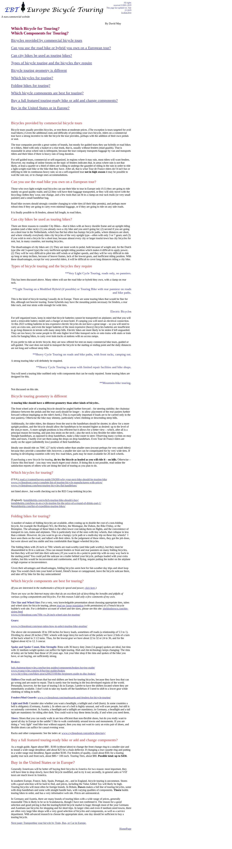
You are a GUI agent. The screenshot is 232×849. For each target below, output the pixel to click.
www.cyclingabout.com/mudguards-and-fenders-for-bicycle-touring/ (74, 697)
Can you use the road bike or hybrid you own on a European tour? (61, 48)
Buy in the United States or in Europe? (40, 108)
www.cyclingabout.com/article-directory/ (83, 733)
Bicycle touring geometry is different (39, 70)
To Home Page (126, 13)
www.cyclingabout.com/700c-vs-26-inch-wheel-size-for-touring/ (45, 614)
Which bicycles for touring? (32, 78)
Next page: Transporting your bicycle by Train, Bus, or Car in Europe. (48, 823)
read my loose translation (70, 605)
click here (90, 587)
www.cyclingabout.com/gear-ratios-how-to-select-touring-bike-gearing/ (49, 626)
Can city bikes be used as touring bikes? (41, 55)
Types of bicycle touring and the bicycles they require (51, 63)
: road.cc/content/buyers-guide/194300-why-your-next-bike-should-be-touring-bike (62, 479)
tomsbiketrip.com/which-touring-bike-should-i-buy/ (51, 500)
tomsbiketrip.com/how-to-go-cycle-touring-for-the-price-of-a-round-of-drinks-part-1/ (56, 503)
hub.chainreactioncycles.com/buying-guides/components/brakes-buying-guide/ (53, 667)
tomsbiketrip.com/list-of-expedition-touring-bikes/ (38, 506)
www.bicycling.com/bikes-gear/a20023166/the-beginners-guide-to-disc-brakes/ (53, 673)
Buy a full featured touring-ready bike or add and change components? (64, 100)
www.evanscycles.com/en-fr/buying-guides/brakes (38, 670)
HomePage (125, 828)
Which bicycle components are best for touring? (47, 93)
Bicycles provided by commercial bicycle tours (46, 40)
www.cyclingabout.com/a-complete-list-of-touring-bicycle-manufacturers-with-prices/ (56, 482)
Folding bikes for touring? (30, 85)
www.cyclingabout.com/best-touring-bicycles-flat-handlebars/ (44, 485)
